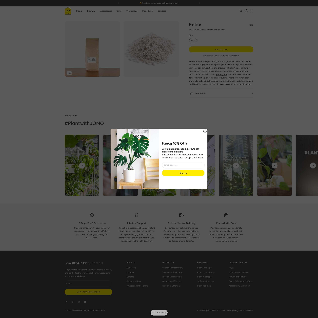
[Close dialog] (204, 131)
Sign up (183, 173)
